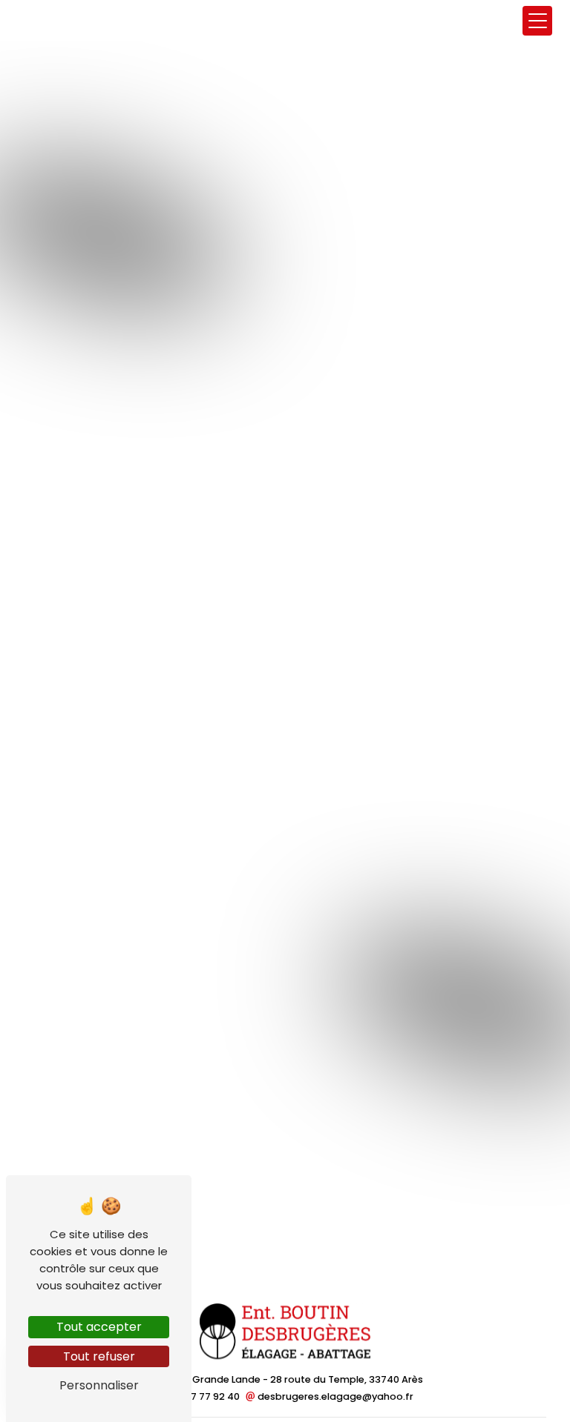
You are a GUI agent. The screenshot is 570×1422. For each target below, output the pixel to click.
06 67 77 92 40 (206, 1396)
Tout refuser (99, 1356)
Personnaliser (99, 1385)
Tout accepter (99, 1326)
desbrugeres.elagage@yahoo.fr (334, 1396)
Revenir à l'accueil (285, 560)
